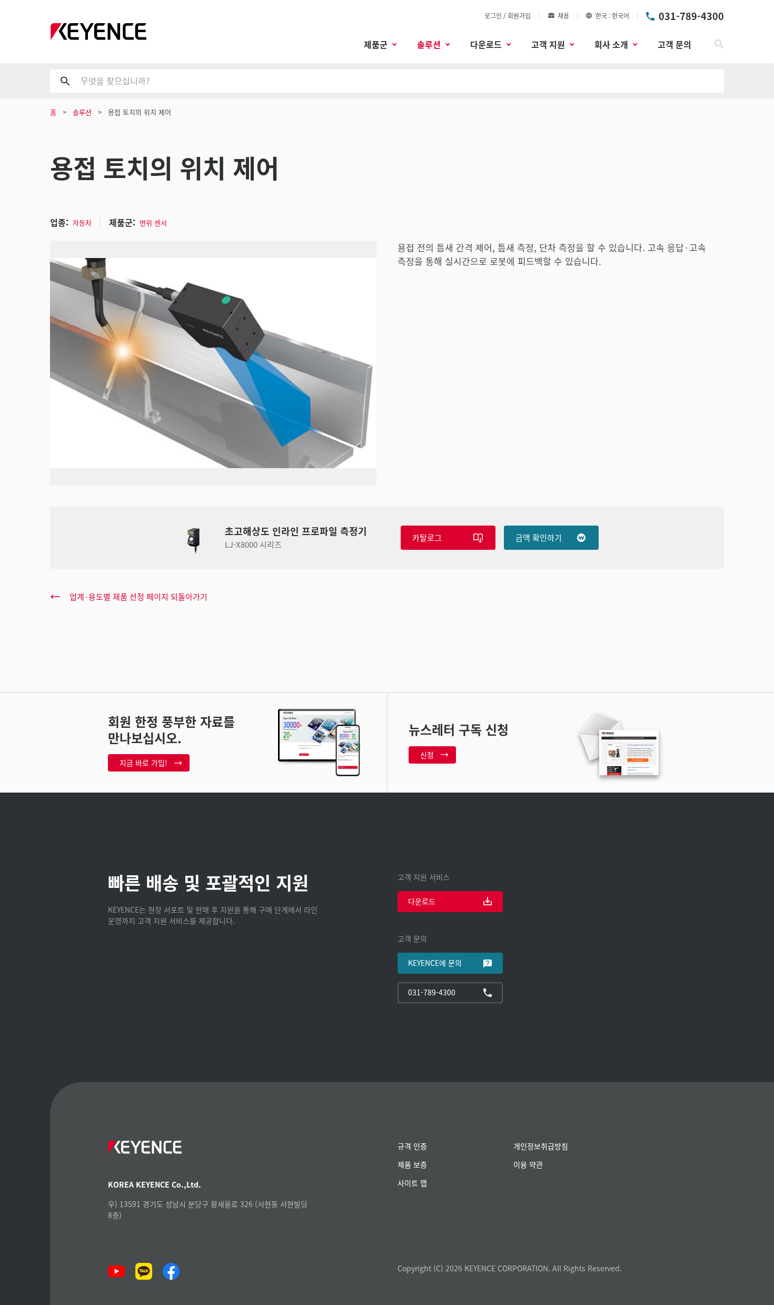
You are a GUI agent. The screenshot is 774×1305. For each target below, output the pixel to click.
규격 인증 (412, 1146)
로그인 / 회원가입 (507, 15)
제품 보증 (412, 1164)
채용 (563, 15)
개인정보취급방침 (540, 1146)
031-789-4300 (691, 16)
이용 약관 (528, 1164)
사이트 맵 (412, 1183)
